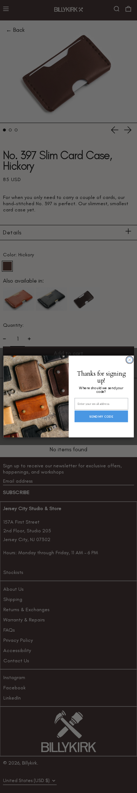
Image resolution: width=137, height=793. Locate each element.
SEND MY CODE (101, 416)
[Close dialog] (129, 360)
